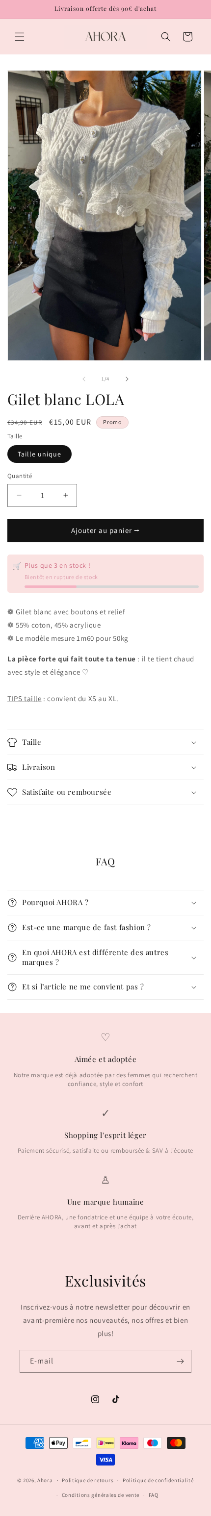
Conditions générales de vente (100, 1494)
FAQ (153, 1494)
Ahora (45, 1480)
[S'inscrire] (180, 1361)
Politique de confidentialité (158, 1480)
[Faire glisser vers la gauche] (84, 379)
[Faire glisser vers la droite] (127, 379)
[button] (19, 37)
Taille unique (39, 454)
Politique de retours (87, 1480)
